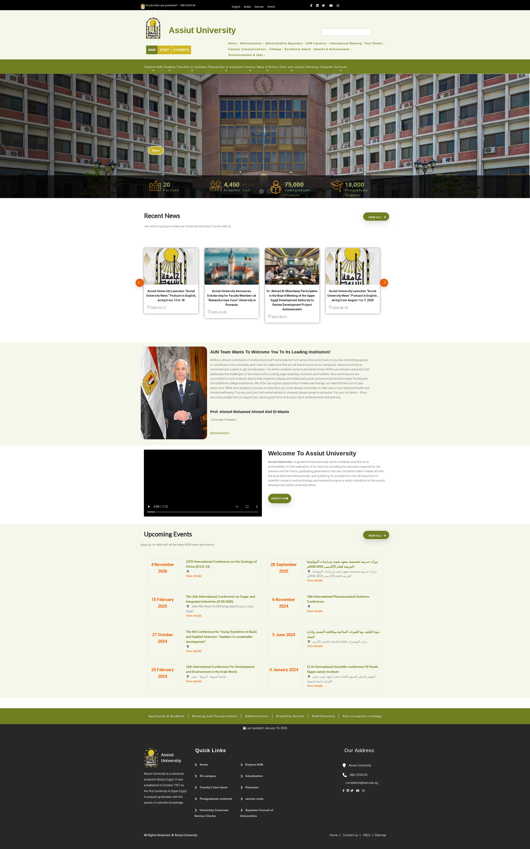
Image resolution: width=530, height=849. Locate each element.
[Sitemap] (199, 837)
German (259, 6)
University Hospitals (319, 67)
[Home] (212, 837)
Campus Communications (247, 49)
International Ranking (346, 43)
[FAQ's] (203, 837)
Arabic (247, 6)
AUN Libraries (316, 43)
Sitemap (275, 49)
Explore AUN (153, 67)
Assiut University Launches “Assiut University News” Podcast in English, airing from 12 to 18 (171, 295)
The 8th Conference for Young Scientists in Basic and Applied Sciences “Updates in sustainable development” (221, 636)
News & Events (267, 67)
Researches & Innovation (226, 67)
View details (194, 576)
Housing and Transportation (214, 716)
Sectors (250, 67)
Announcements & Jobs (245, 55)
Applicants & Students (166, 716)
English (236, 6)
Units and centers (291, 67)
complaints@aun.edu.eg (361, 783)
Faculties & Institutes (192, 67)
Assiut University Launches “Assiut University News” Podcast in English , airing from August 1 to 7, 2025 (352, 295)
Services (341, 67)
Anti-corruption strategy (362, 716)
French (271, 6)
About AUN (279, 498)
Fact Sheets (373, 43)
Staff (164, 50)
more (156, 150)
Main (152, 50)
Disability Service (290, 716)
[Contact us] (208, 837)
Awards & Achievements (331, 49)
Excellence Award (298, 49)
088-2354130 (358, 775)
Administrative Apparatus (284, 43)
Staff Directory (323, 716)
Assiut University (359, 765)
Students (181, 50)
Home (232, 43)
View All (375, 217)
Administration (251, 43)
